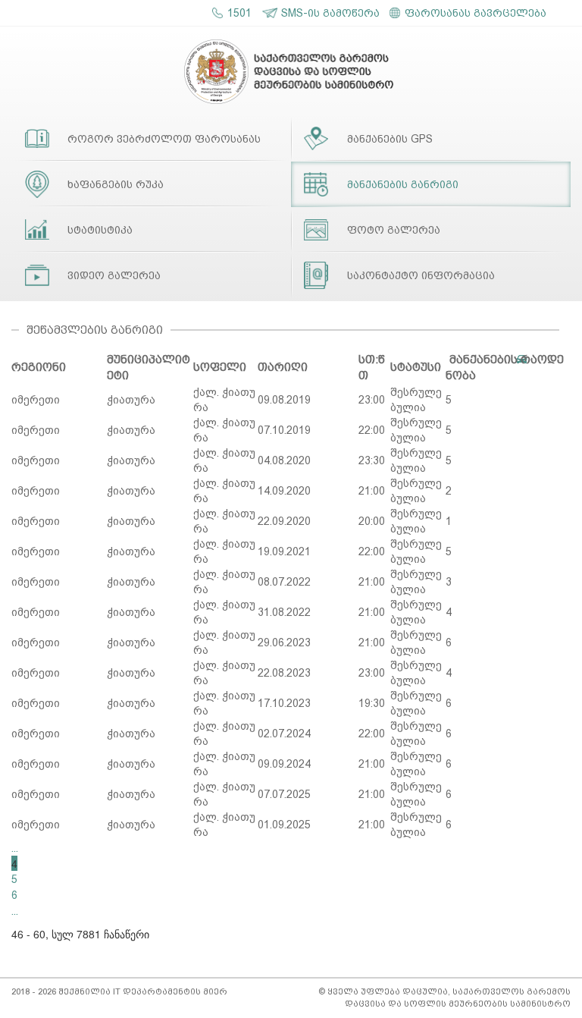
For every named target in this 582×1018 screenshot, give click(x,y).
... (14, 848)
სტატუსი (415, 367)
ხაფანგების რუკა (115, 184)
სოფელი (219, 367)
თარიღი (283, 367)
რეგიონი (38, 367)
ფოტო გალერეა (393, 230)
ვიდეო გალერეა (114, 275)
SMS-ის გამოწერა (330, 13)
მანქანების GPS (390, 139)
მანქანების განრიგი (402, 184)
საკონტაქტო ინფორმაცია (421, 275)
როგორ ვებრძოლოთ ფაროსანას (164, 139)
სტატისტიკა (100, 230)
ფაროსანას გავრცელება (475, 13)
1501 (239, 13)
